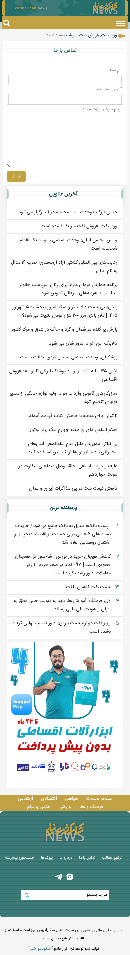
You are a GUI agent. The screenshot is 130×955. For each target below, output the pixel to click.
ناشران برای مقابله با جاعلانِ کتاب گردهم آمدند (73, 416)
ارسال (16, 176)
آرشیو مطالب (112, 857)
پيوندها (47, 857)
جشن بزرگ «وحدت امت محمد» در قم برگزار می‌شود (68, 212)
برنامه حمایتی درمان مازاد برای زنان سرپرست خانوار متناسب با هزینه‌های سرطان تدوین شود (68, 289)
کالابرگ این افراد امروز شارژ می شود (83, 344)
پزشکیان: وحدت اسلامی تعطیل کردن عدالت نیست (68, 357)
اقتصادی (49, 799)
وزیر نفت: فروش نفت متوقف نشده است (81, 35)
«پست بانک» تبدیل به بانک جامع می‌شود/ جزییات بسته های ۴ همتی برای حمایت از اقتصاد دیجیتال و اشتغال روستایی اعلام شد (62, 534)
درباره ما (66, 857)
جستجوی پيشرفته (19, 857)
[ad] (65, 715)
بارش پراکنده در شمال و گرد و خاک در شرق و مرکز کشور (64, 330)
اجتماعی (25, 799)
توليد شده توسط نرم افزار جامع (64, 948)
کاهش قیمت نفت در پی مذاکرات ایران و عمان (73, 489)
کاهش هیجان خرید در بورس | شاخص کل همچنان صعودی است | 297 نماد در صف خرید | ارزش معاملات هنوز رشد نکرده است (63, 565)
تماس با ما (87, 857)
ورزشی (64, 807)
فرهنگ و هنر (91, 807)
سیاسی (71, 799)
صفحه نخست (99, 799)
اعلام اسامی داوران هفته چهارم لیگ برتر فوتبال (72, 430)
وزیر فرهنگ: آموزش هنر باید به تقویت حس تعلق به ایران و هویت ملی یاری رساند (62, 605)
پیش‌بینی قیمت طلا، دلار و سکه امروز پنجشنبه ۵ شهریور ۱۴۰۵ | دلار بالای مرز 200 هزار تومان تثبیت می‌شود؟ (64, 311)
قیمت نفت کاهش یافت (88, 587)
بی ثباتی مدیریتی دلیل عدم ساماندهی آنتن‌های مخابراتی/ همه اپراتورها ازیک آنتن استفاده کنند (72, 448)
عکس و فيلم (38, 807)
